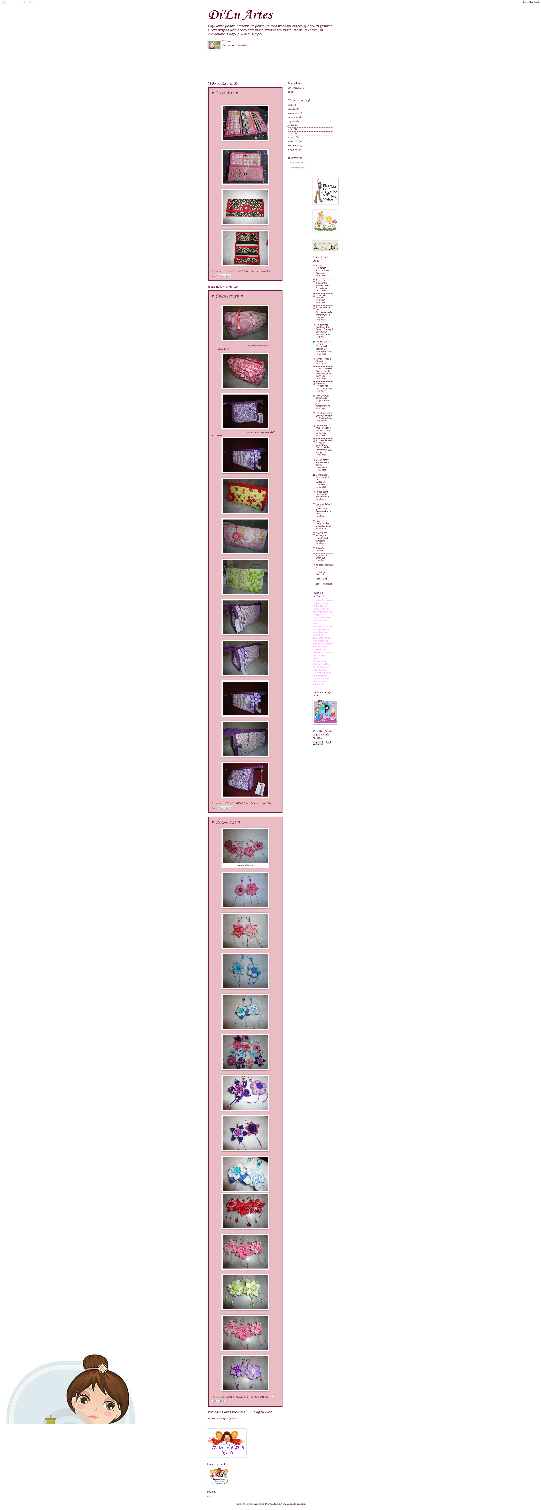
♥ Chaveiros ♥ (226, 823)
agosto (292, 121)
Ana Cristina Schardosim (322, 397)
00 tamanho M (296, 88)
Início (209, 1496)
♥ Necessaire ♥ (227, 296)
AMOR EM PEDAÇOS (321, 534)
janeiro (292, 109)
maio (290, 129)
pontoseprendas (324, 566)
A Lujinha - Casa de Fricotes (321, 558)
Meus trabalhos (324, 368)
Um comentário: (260, 1397)
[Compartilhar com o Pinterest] (230, 275)
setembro (293, 117)
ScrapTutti (321, 548)
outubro (292, 149)
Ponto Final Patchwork (322, 493)
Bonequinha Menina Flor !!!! (323, 333)
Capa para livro (324, 388)
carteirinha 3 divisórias (322, 539)
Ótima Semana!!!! (323, 526)
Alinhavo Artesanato (322, 384)
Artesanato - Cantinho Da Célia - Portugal (324, 327)
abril (290, 133)
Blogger (301, 1504)
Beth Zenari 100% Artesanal (323, 427)
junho (291, 105)
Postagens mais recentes (226, 1412)
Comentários (298, 167)
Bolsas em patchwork (321, 483)
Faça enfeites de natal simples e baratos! (324, 315)
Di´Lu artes (322, 459)
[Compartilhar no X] (224, 275)
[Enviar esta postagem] (213, 275)
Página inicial (263, 1412)
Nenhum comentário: (262, 271)
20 (289, 92)
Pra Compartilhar (323, 522)
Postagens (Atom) (226, 1418)
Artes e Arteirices (321, 266)
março (291, 137)
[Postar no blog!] (221, 275)
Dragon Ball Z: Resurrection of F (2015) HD (324, 374)
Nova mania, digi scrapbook (324, 451)
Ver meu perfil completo (235, 45)
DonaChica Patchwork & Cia (323, 477)
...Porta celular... (323, 496)
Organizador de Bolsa (323, 512)
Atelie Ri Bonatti (320, 573)
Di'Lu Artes (240, 15)
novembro (293, 113)
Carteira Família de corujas (323, 431)
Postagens (297, 162)
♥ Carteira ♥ (224, 93)
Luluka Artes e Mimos (323, 360)
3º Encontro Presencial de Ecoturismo (322, 285)
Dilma (228, 41)
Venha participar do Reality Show (324, 417)
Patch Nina (321, 280)
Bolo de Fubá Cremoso (322, 271)
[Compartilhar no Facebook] (227, 275)
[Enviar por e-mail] (219, 275)
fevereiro (293, 141)
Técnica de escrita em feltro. (324, 350)
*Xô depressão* (324, 413)
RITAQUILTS (321, 579)
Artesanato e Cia (323, 308)
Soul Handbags (324, 584)
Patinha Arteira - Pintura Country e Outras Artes (324, 444)
